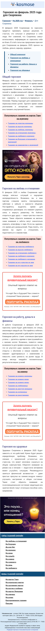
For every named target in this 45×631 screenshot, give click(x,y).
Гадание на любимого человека (21, 259)
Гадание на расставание (18, 395)
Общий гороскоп (17, 54)
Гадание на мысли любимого (20, 250)
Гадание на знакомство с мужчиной (23, 145)
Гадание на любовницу (18, 386)
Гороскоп (6, 21)
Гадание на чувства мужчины (20, 123)
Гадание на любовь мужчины (20, 130)
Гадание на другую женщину (20, 389)
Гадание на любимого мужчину (21, 136)
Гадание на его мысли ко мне (20, 265)
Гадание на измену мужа (18, 379)
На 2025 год (18, 21)
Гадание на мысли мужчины (20, 126)
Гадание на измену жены (18, 382)
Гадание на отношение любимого (22, 253)
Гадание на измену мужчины (20, 376)
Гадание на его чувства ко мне (21, 262)
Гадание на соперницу (17, 392)
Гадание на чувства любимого (21, 247)
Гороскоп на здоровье (20, 70)
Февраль (29, 21)
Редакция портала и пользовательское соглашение (22, 629)
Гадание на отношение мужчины (22, 133)
